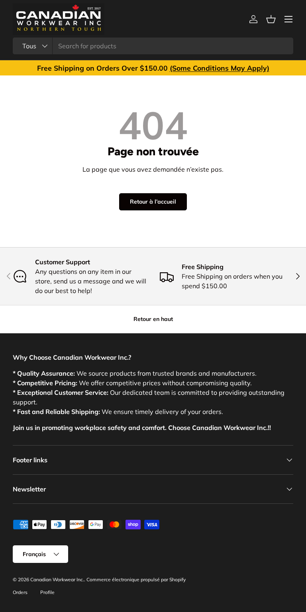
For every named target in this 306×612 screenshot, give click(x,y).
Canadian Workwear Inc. (57, 579)
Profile (47, 592)
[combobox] (153, 46)
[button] (271, 19)
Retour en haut (153, 319)
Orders (20, 592)
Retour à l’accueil (153, 201)
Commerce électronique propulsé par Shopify (136, 579)
